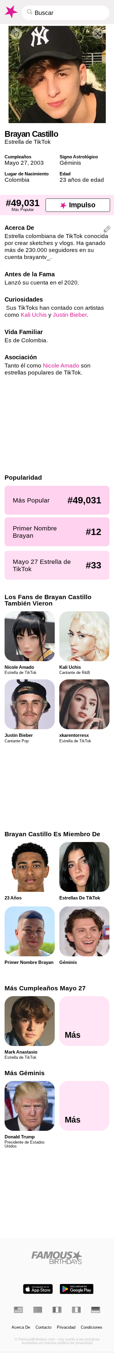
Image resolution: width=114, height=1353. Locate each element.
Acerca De (21, 1327)
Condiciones (91, 1327)
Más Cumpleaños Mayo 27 (45, 988)
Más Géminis (25, 1072)
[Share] (16, 34)
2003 (37, 163)
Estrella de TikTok (28, 142)
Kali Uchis (34, 315)
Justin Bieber (70, 315)
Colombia (17, 180)
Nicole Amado (61, 365)
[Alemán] (95, 1310)
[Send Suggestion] (107, 230)
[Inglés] (18, 1310)
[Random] (97, 33)
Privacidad (66, 1327)
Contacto (43, 1327)
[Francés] (57, 1310)
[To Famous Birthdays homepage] (11, 12)
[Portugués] (37, 1310)
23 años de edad (82, 180)
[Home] (57, 1257)
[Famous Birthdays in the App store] (38, 1289)
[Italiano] (76, 1310)
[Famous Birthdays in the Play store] (76, 1289)
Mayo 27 (16, 163)
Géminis (70, 163)
